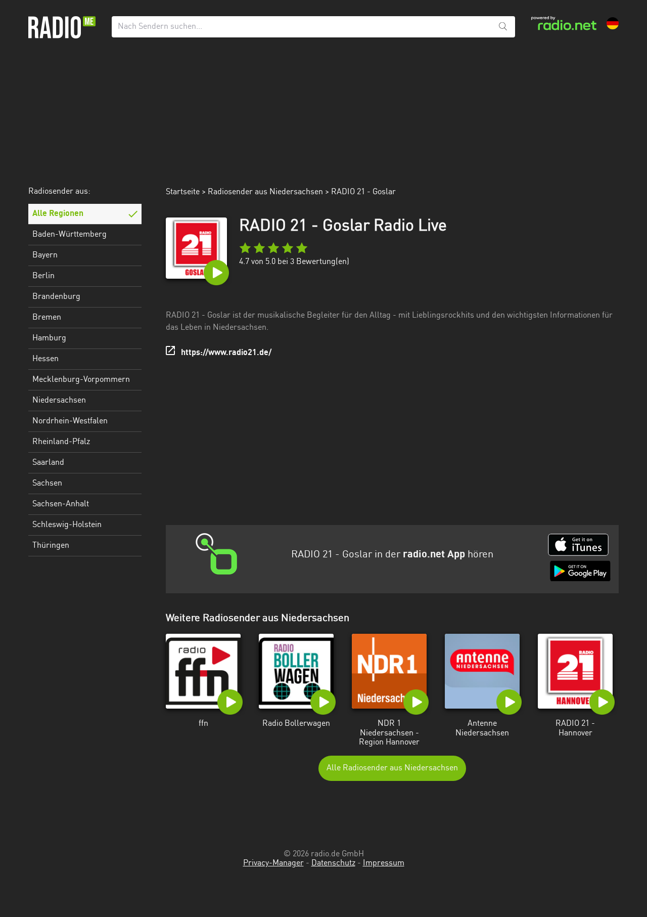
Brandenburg (56, 297)
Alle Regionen (57, 214)
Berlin (43, 276)
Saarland (48, 463)
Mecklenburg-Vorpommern (81, 380)
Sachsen (47, 483)
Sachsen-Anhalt (60, 504)
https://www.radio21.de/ (226, 353)
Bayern (45, 255)
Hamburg (49, 338)
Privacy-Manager (273, 863)
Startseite (183, 192)
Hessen (45, 359)
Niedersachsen (59, 401)
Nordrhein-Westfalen (70, 421)
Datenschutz (333, 863)
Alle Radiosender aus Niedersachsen (392, 768)
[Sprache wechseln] (613, 23)
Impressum (383, 863)
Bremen (46, 318)
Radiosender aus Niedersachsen (265, 192)
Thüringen (50, 546)
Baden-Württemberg (69, 235)
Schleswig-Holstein (67, 525)
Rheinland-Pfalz (61, 442)
